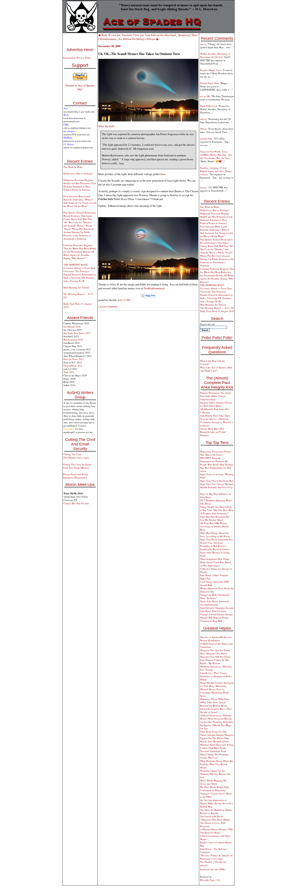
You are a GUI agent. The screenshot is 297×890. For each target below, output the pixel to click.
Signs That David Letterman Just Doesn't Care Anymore (216, 541)
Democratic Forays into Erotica (215, 451)
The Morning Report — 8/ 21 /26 (217, 307)
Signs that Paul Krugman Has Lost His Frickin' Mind (214, 518)
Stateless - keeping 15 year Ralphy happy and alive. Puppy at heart (216, 171)
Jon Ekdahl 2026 (72, 326)
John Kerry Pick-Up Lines (213, 611)
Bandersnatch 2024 (73, 339)
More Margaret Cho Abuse (213, 653)
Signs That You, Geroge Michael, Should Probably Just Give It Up (217, 485)
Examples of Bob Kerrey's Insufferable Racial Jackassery (215, 547)
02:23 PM (125, 300)
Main (194, 35)
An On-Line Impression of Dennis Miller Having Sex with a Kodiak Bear (216, 803)
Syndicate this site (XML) (213, 869)
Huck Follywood (208, 106)
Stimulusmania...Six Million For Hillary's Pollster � (129, 39)
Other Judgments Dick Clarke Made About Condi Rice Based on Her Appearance (215, 562)
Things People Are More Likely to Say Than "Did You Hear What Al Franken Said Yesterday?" (217, 510)
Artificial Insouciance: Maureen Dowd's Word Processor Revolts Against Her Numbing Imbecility (216, 718)
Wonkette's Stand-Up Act (212, 770)
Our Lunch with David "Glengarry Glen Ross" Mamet (215, 818)
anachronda (206, 138)
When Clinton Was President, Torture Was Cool (214, 756)
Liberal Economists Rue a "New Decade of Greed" (216, 710)
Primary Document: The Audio (215, 392)
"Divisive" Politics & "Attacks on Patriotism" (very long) (216, 857)
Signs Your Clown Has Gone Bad (216, 480)
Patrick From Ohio (209, 83)
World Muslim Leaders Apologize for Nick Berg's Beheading (217, 684)
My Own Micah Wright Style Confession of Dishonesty (214, 788)
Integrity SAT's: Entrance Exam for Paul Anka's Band (216, 404)
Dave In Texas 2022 (73, 359)
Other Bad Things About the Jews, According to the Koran (215, 534)
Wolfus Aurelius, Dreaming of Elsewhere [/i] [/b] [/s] (215, 55)
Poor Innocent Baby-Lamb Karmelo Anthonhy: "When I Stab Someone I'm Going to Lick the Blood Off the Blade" (80, 201)
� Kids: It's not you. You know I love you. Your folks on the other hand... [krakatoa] (144, 35)
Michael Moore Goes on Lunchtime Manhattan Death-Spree (215, 692)
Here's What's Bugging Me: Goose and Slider (213, 782)
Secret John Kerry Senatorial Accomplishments (214, 603)
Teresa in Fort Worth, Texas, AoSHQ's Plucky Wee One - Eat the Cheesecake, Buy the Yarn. (216, 155)
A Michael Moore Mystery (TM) (216, 829)
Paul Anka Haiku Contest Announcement (212, 397)
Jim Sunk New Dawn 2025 (76, 333)
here (162, 174)
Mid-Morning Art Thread (76, 287)
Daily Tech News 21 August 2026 (217, 311)
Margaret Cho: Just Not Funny (215, 650)
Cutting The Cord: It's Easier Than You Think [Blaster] (77, 466)
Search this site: (207, 324)
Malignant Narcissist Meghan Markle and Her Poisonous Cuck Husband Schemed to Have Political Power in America (79, 184)
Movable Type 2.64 (210, 880)
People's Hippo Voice (210, 70)
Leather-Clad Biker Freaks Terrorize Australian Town (213, 749)
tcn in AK (205, 96)
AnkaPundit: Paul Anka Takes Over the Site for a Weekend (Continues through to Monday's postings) (216, 420)
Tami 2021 (68, 372)
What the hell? (106, 126)
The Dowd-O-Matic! (210, 832)
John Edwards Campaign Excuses (217, 607)
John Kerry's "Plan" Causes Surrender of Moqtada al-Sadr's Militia (216, 676)
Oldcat (203, 128)
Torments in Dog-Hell (211, 620)
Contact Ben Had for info (76, 503)
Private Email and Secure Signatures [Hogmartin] (75, 476)
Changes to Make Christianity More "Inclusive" (215, 596)
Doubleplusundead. (154, 288)
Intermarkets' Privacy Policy (77, 57)
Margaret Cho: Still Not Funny (215, 656)
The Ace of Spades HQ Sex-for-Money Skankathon (216, 638)
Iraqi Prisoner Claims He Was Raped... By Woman (214, 661)
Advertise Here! (80, 50)
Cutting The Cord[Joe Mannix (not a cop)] (76, 456)
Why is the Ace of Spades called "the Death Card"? (216, 369)
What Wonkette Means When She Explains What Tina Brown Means (216, 764)
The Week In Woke (73, 167)
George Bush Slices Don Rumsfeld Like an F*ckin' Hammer (213, 432)
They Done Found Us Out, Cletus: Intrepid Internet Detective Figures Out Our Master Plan (217, 735)
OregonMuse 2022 (72, 365)
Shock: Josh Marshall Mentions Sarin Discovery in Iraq (217, 743)
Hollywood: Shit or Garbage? (78, 173)
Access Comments (108, 306)
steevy (203, 44)
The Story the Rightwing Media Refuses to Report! (216, 811)
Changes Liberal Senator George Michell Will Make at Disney (216, 616)
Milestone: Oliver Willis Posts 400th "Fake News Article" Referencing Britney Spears (214, 702)
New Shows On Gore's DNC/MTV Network (211, 456)
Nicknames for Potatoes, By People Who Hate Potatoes (216, 463)
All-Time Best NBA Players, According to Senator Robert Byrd (214, 526)
